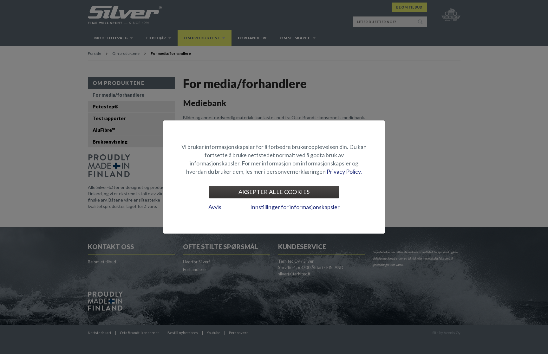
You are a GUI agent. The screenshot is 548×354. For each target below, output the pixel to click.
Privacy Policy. (344, 171)
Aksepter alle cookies (274, 191)
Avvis (214, 206)
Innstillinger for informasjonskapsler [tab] (295, 206)
